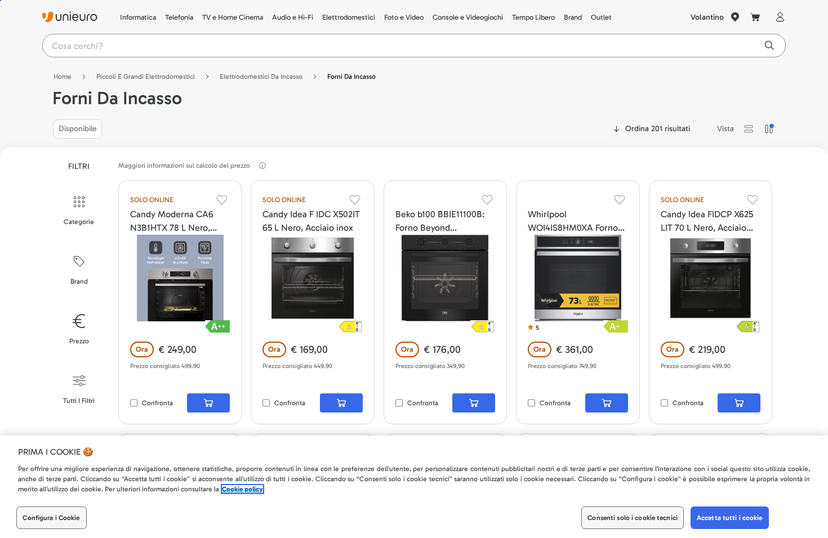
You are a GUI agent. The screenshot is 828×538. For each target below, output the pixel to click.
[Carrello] (755, 17)
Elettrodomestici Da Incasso (261, 76)
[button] (748, 128)
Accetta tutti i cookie (730, 518)
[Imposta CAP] (735, 17)
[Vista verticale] (768, 128)
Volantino (707, 17)
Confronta (157, 403)
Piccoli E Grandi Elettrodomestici (145, 76)
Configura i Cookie (51, 518)
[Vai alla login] (778, 17)
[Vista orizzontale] (748, 128)
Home (63, 76)
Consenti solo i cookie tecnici (632, 518)
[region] (414, 487)
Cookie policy (242, 489)
